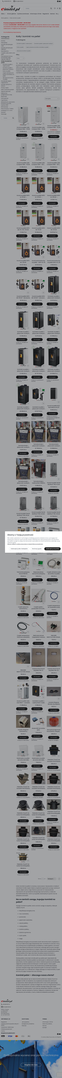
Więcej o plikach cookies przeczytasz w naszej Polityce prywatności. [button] (25, 544)
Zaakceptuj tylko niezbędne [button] (19, 549)
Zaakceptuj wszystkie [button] (52, 549)
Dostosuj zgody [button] (37, 549)
